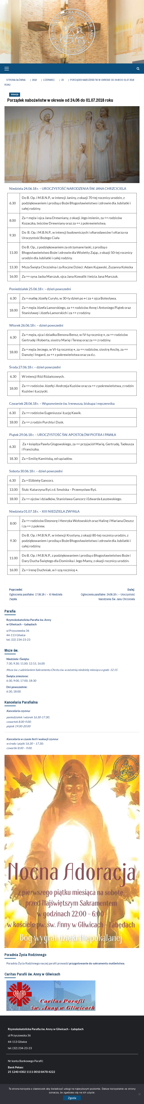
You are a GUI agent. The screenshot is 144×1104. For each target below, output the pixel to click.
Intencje (14, 94)
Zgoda (72, 1098)
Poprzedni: (35, 594)
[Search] (137, 68)
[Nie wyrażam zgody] (139, 1094)
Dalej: (108, 594)
